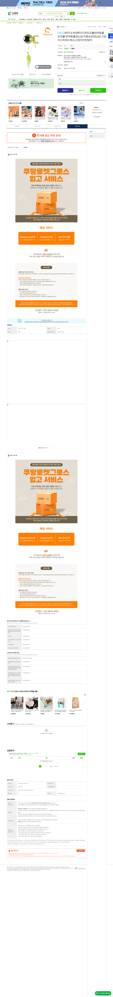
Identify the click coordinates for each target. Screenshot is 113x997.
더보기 (81, 103)
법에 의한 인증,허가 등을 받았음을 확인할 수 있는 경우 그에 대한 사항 (14, 631)
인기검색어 (57, 16)
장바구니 (91, 7)
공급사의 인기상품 (15, 103)
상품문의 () (57, 126)
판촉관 (60, 19)
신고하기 (81, 850)
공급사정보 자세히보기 (99, 108)
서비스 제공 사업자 (11, 626)
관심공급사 (97, 116)
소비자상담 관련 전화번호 (13, 648)
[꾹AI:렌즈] (68, 13)
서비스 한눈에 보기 (82, 13)
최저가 (40, 19)
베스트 (44, 19)
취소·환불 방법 (11, 644)
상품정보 (16, 126)
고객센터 (104, 7)
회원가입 (79, 7)
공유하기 (33, 74)
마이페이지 (84, 7)
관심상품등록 (47, 74)
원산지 (9, 328)
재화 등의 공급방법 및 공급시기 (14, 658)
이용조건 (9, 636)
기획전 (56, 19)
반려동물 (20, 22)
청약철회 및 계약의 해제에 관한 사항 (14, 662)
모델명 (48, 328)
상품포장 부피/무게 (51, 332)
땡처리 (52, 19)
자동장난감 (38, 22)
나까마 (14, 7)
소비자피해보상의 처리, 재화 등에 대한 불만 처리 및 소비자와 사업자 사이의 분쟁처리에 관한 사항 (14, 675)
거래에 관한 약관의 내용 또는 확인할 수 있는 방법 (14, 681)
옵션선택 (59, 75)
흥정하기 (102, 52)
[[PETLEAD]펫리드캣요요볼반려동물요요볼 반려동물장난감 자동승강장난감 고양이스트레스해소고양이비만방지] (31, 48)
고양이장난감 (29, 22)
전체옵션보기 (100, 75)
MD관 (48, 19)
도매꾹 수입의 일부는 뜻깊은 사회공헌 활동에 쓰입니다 (82, 94)
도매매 (9, 7)
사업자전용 (29, 19)
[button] (85, 702)
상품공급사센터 (98, 7)
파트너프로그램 (17, 74)
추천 (73, 19)
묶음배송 (35, 19)
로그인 (75, 7)
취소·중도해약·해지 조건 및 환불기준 (14, 640)
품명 (60, 79)
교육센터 (20, 7)
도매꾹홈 (9, 22)
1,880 (104, 26)
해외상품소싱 (22, 19)
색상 (60, 83)
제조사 (9, 332)
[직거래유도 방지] (46, 137)
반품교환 (77, 126)
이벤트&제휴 (66, 19)
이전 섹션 (109, 46)
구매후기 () (37, 126)
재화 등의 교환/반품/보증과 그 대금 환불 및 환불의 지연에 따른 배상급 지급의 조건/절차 (14, 668)
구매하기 (98, 90)
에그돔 (26, 7)
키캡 (64, 16)
